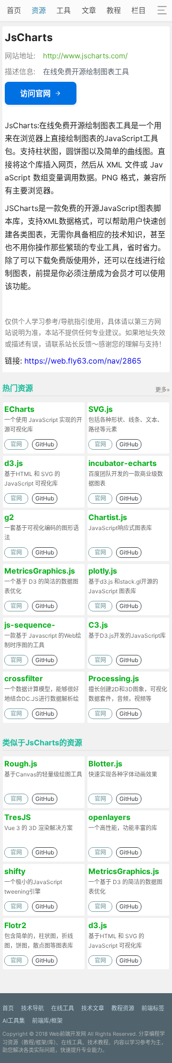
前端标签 (152, 1008)
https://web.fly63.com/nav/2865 (82, 360)
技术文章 (92, 1008)
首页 (14, 10)
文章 (89, 10)
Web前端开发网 (67, 1033)
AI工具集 (13, 1020)
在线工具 (62, 1008)
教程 (114, 10)
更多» (162, 389)
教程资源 (122, 1008)
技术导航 (32, 1008)
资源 (39, 10)
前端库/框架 (47, 1020)
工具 (63, 10)
